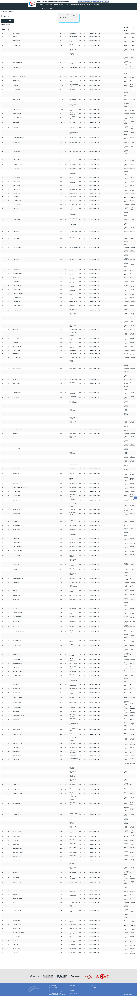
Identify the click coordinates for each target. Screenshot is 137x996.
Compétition (92, 28)
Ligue (131, 28)
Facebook (94, 987)
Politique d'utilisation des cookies (57, 989)
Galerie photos (43, 8)
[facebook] (135, 498)
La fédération (48, 4)
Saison (80, 28)
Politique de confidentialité (55, 992)
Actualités (96, 4)
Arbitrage (89, 4)
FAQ (49, 990)
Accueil (42, 4)
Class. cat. (9, 28)
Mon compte (82, 1)
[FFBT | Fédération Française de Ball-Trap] (32, 5)
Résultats (11, 11)
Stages (89, 1)
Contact (51, 8)
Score (66, 28)
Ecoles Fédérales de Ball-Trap (78, 4)
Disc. (85, 28)
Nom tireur (15, 28)
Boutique (105, 1)
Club (67, 4)
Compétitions (97, 1)
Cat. (61, 28)
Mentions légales (53, 987)
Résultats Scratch (63, 17)
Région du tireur (126, 29)
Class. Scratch (3, 28)
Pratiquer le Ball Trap (59, 4)
